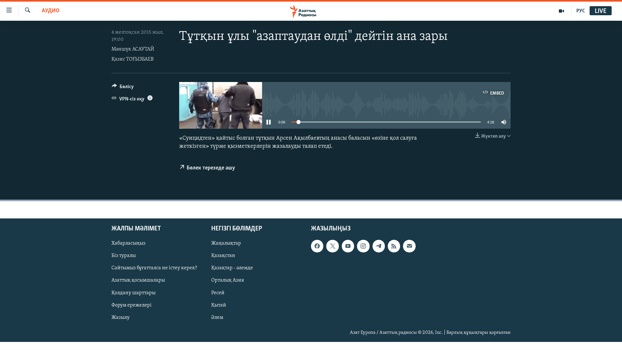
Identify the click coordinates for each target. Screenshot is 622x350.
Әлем (217, 317)
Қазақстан (223, 256)
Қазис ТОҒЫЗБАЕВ (132, 59)
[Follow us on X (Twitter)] (332, 246)
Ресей (218, 293)
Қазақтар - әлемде (232, 268)
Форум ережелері (131, 305)
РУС (580, 11)
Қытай (218, 305)
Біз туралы (123, 256)
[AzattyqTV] (561, 11)
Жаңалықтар (226, 243)
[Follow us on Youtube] (348, 246)
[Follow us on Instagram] (363, 246)
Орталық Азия (227, 280)
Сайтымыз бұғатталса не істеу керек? (154, 268)
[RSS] (394, 246)
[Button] (123, 88)
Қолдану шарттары (133, 293)
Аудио (51, 11)
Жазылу (120, 317)
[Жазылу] (409, 246)
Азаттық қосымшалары (138, 280)
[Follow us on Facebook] (317, 246)
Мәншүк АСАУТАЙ (132, 49)
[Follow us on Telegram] (379, 246)
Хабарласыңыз (128, 243)
